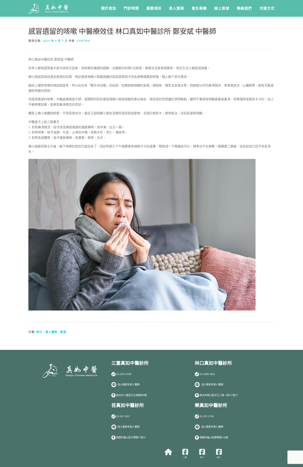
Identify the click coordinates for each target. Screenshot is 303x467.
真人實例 (176, 8)
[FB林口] (202, 452)
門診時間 (131, 8)
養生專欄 (199, 8)
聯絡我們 (244, 8)
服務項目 (153, 8)
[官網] (168, 452)
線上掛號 (221, 8)
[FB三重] (185, 452)
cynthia (83, 41)
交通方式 (267, 8)
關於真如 (108, 8)
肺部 (63, 332)
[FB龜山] (219, 452)
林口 (39, 332)
